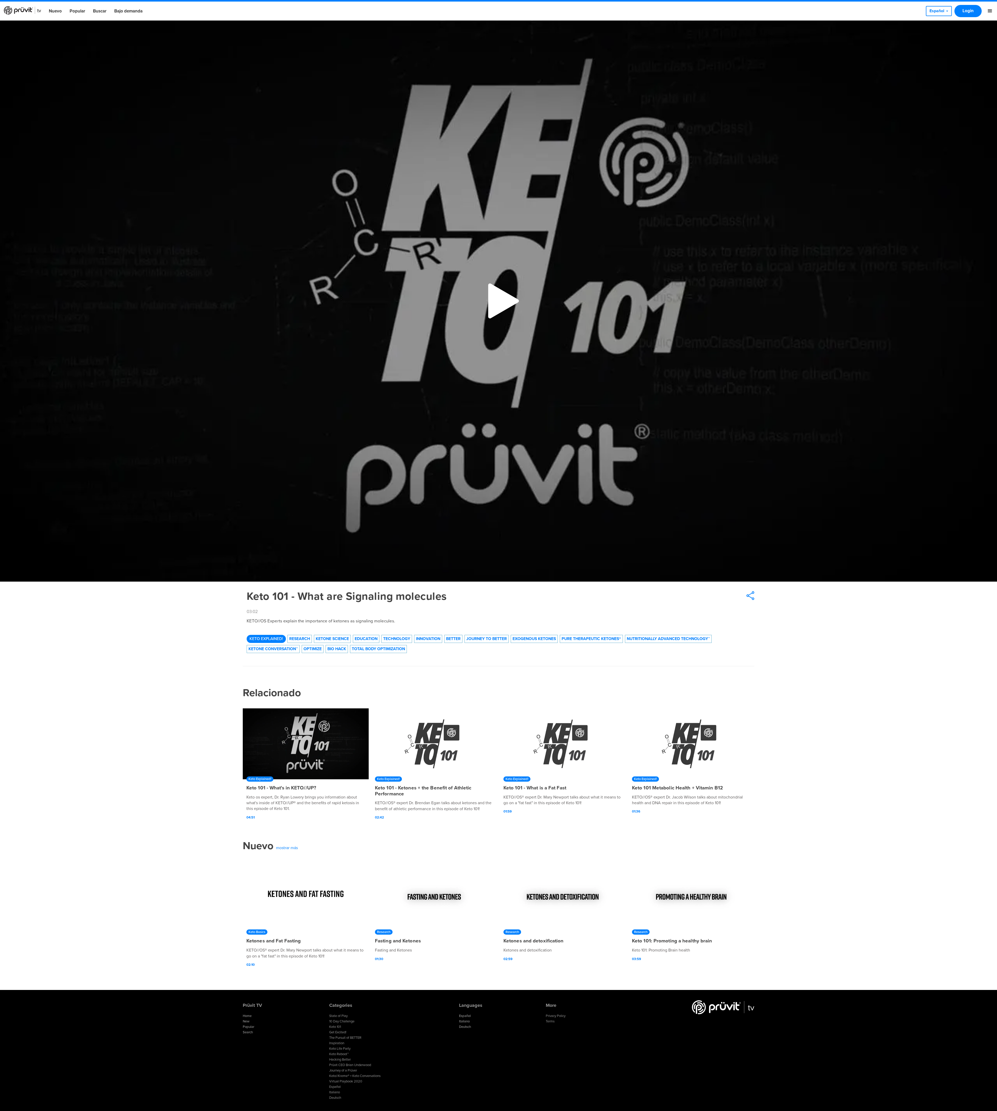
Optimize (313, 649)
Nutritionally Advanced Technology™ (668, 638)
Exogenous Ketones (534, 638)
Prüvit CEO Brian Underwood (350, 1065)
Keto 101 (335, 1027)
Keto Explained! (266, 638)
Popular (77, 11)
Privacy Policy (555, 1016)
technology (396, 638)
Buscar (99, 11)
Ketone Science (332, 638)
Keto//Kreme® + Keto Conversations (355, 1076)
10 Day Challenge (341, 1021)
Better (453, 638)
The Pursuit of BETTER (345, 1038)
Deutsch (335, 1098)
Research (299, 638)
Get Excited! (337, 1032)
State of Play (338, 1016)
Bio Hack (336, 649)
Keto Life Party (340, 1049)
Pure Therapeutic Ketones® (591, 638)
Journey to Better (486, 638)
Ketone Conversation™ (273, 649)
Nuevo (55, 11)
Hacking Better (340, 1059)
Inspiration (336, 1043)
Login (968, 11)
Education (366, 638)
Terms (550, 1021)
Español (335, 1087)
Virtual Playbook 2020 (345, 1081)
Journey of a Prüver (343, 1070)
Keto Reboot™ (339, 1054)
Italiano (334, 1092)
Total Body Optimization (378, 649)
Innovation (428, 638)
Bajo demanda (128, 11)
